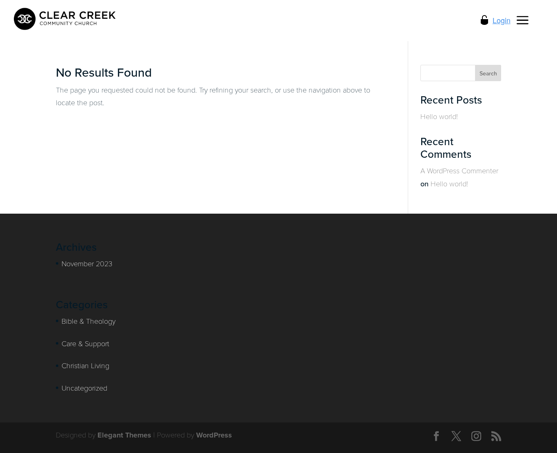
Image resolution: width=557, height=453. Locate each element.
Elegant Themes (124, 435)
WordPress (214, 435)
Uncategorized (84, 388)
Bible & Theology (88, 321)
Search (488, 73)
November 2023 (87, 263)
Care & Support (85, 343)
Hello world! (439, 116)
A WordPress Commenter (459, 170)
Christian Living (85, 365)
